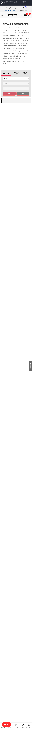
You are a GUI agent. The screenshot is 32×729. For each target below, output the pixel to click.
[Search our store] (22, 15)
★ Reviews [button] (30, 366)
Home (5, 27)
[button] (25, 15)
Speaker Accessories (15, 27)
